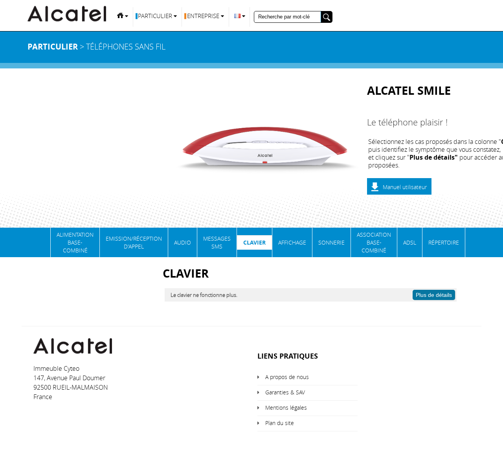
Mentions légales (286, 407)
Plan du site (279, 423)
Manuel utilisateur (405, 187)
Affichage (292, 242)
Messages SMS (217, 242)
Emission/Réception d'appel (134, 242)
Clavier (254, 242)
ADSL (409, 242)
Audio (182, 242)
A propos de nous (287, 377)
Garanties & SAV (285, 392)
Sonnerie (331, 242)
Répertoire (443, 242)
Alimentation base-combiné (75, 242)
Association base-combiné (374, 242)
